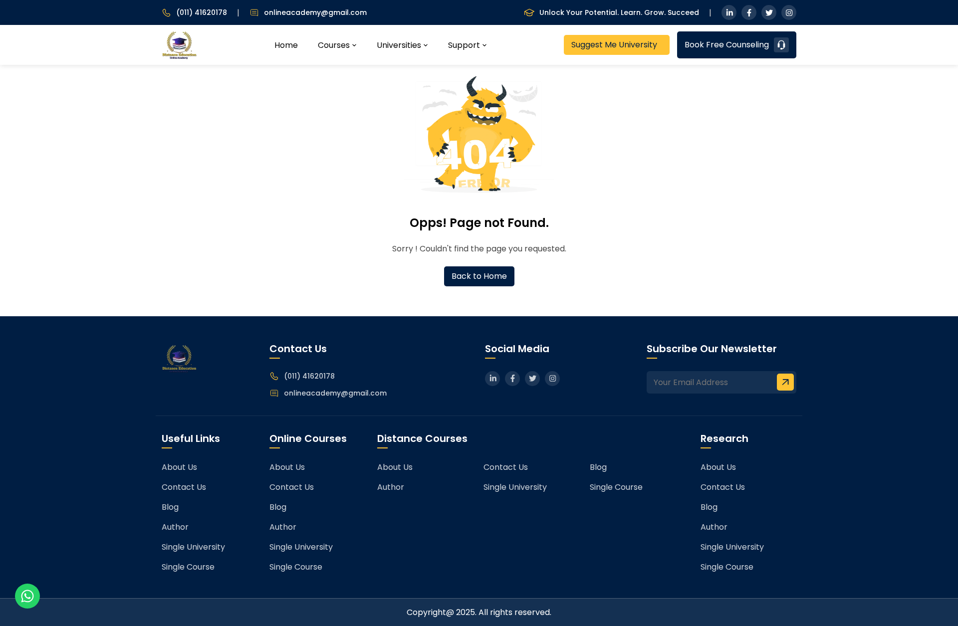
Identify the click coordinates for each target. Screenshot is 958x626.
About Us (179, 467)
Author (175, 527)
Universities (399, 45)
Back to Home (479, 276)
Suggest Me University (614, 44)
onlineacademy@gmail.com (315, 12)
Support (464, 45)
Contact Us (184, 487)
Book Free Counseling (727, 44)
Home (286, 45)
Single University (193, 547)
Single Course (188, 567)
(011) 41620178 (201, 12)
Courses (334, 45)
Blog (170, 507)
